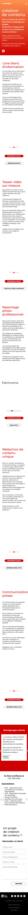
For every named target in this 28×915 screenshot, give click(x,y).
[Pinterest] (24, 893)
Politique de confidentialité (14, 905)
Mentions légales (14, 907)
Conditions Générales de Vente (14, 902)
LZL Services (14, 775)
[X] (15, 893)
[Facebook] (12, 893)
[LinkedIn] (18, 893)
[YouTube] (21, 893)
